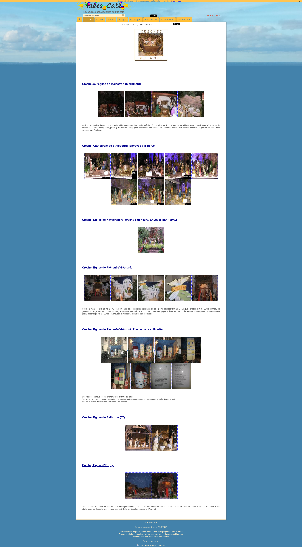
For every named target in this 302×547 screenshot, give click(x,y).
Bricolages (135, 19)
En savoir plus (175, 1)
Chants (99, 19)
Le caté (88, 19)
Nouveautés (184, 19)
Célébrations (167, 19)
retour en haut (151, 522)
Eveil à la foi (151, 19)
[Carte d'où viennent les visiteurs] (151, 545)
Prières (111, 19)
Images (122, 19)
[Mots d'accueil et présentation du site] (79, 19)
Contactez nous (213, 15)
